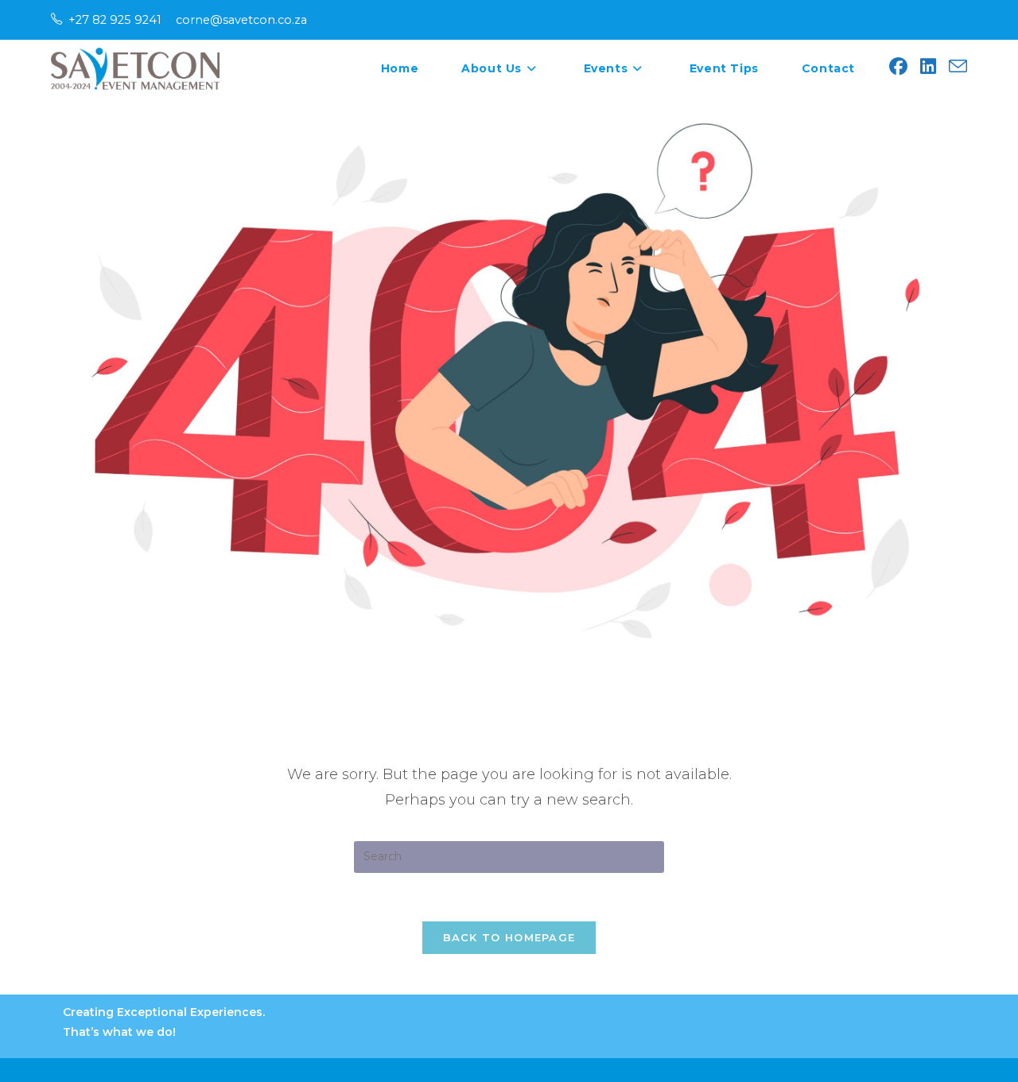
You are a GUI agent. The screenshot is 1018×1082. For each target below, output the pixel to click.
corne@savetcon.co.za (241, 20)
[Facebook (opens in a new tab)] (898, 66)
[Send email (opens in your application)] (957, 67)
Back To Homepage (509, 937)
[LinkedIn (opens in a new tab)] (928, 66)
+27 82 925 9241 (114, 20)
